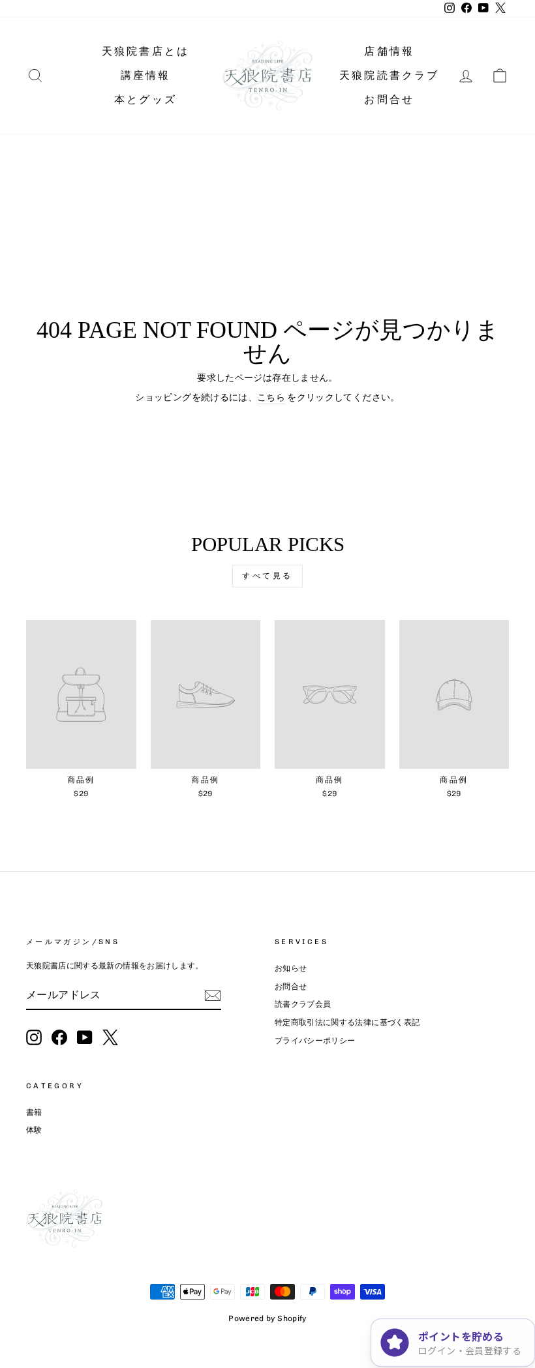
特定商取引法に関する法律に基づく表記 (347, 1022)
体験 (34, 1130)
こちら (271, 397)
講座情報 (146, 75)
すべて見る (267, 575)
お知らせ (291, 968)
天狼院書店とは (145, 51)
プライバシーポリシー (315, 1040)
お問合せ (389, 99)
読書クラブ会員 (303, 1004)
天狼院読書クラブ (389, 75)
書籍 (34, 1112)
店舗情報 (389, 51)
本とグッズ (145, 99)
